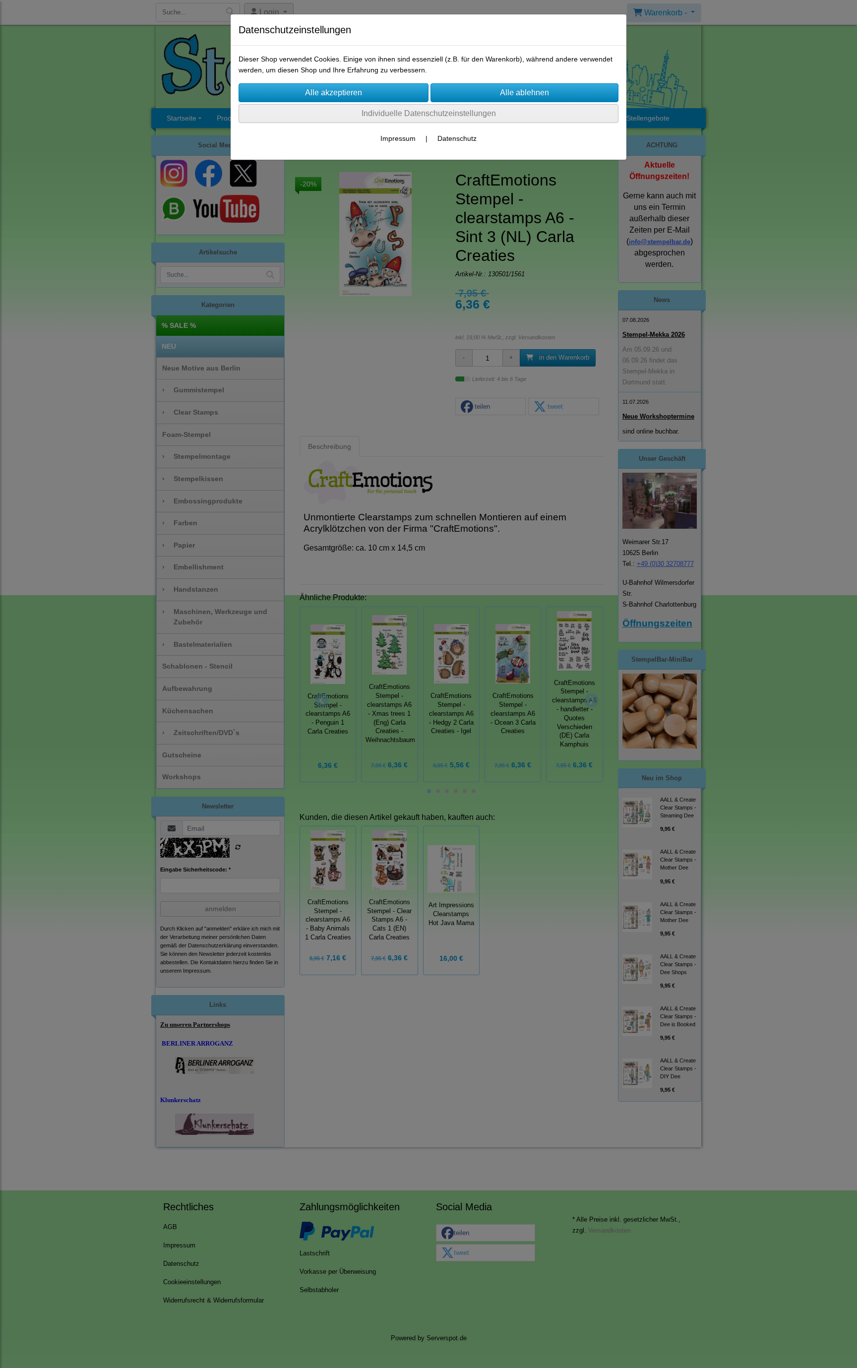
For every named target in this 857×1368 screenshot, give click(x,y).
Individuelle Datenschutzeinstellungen (429, 113)
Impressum (398, 138)
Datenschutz (457, 138)
